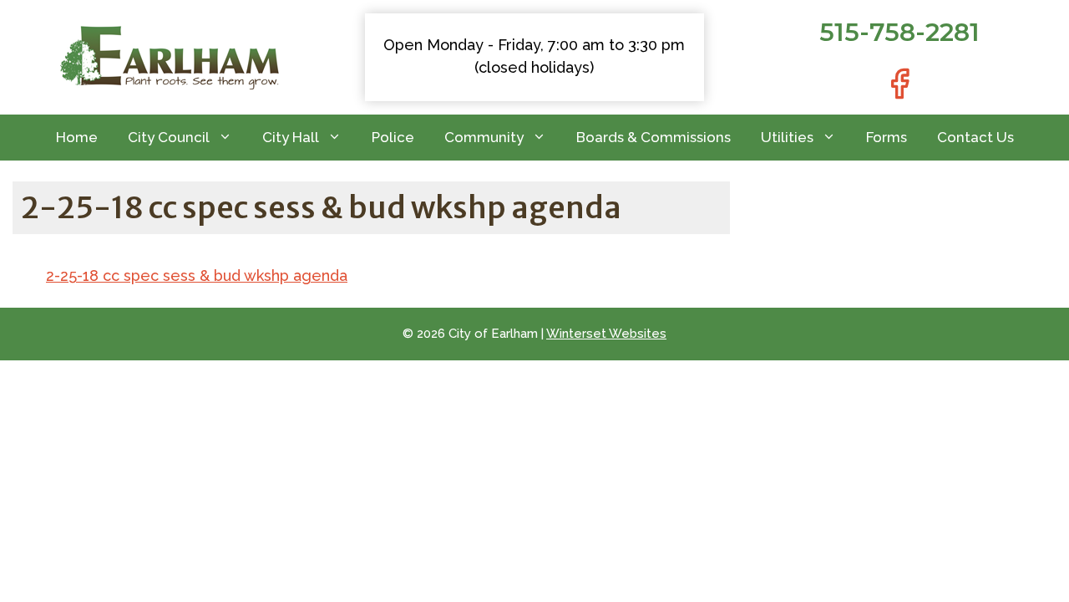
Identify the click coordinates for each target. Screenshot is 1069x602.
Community (484, 137)
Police (393, 137)
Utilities (787, 137)
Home (77, 137)
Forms (886, 137)
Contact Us (975, 137)
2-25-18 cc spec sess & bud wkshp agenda (196, 275)
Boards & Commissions (653, 137)
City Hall (290, 137)
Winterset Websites (606, 333)
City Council (169, 137)
